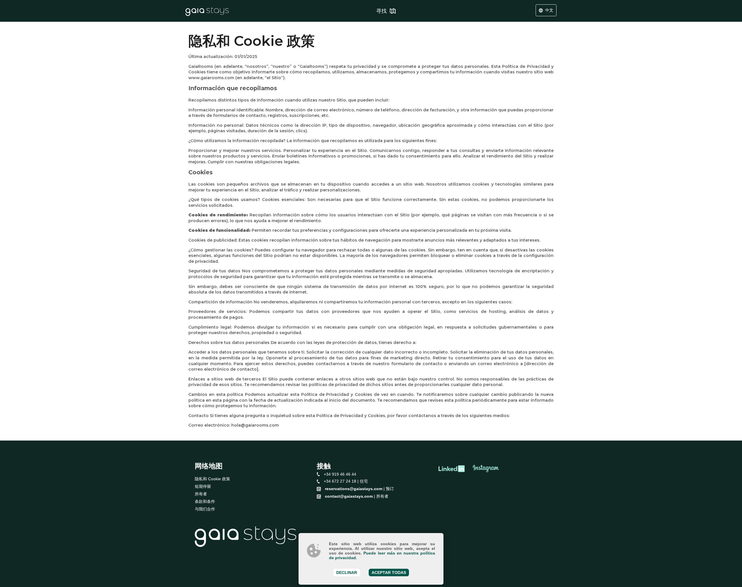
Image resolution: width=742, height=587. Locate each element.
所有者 (201, 494)
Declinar (346, 572)
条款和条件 (205, 501)
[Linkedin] (452, 469)
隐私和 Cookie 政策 (212, 479)
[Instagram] (486, 469)
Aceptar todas (389, 572)
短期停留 (203, 486)
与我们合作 (205, 509)
